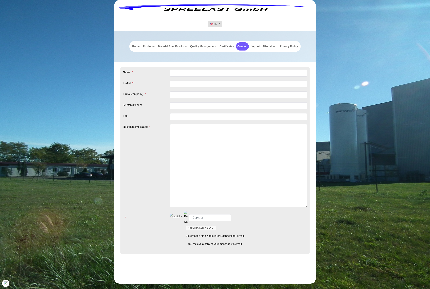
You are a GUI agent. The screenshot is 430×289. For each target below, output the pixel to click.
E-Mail (127, 83)
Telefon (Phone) (132, 105)
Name (126, 72)
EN (215, 23)
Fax (125, 115)
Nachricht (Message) (135, 126)
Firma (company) (133, 94)
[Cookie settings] (5, 283)
